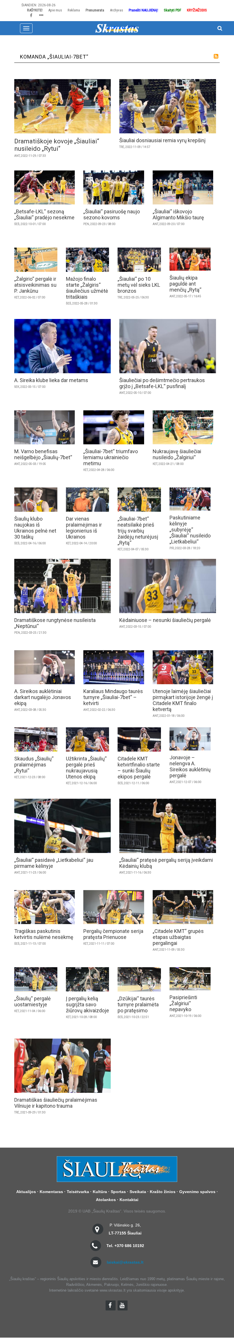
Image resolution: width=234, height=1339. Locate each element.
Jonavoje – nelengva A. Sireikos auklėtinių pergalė (190, 766)
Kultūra (100, 1191)
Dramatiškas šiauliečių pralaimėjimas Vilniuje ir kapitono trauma (55, 1103)
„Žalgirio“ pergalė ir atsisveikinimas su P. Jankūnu (35, 285)
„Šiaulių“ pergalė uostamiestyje (32, 1001)
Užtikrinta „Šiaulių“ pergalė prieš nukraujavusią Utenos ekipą (86, 768)
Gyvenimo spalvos (197, 1191)
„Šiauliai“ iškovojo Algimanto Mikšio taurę (178, 214)
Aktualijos (26, 1191)
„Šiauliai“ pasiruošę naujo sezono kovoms (111, 214)
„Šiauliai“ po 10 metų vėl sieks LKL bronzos (139, 285)
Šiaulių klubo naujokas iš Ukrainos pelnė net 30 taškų (35, 528)
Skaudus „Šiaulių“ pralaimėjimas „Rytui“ (34, 765)
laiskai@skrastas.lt (125, 1262)
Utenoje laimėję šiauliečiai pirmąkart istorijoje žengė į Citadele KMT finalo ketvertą (183, 700)
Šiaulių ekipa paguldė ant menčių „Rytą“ (185, 284)
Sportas (118, 1191)
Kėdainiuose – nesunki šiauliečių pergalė (165, 620)
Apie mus (55, 10)
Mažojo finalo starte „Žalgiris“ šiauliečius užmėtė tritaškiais (87, 288)
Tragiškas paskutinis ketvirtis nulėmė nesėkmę (43, 934)
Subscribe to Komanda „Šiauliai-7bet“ (216, 56)
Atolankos (106, 1199)
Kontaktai (129, 1199)
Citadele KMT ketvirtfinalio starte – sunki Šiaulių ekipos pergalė (139, 768)
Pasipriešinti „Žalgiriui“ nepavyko (183, 1003)
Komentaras (51, 1191)
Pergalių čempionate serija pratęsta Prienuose (113, 934)
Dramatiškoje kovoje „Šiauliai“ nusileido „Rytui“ (56, 145)
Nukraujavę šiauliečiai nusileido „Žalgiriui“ (177, 454)
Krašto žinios (162, 1191)
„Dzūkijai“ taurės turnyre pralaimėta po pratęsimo (138, 1004)
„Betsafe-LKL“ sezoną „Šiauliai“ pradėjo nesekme (44, 214)
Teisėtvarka (78, 1191)
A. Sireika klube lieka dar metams (51, 380)
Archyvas (116, 10)
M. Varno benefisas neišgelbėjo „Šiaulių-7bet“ (43, 454)
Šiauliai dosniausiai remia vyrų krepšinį (162, 140)
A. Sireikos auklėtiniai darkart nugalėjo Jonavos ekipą (42, 697)
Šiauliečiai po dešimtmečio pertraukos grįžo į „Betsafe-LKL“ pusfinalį (162, 383)
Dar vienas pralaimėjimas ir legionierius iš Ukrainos (84, 528)
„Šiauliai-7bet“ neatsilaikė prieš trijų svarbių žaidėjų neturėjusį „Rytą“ (138, 531)
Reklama (74, 10)
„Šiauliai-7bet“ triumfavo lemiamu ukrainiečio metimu (110, 457)
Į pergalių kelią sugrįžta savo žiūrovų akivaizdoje (87, 1004)
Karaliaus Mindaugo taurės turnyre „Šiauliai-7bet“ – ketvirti (113, 697)
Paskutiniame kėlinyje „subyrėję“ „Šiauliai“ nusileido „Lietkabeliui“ (190, 530)
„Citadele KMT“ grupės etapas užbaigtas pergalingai (178, 937)
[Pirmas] (117, 28)
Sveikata (138, 1191)
